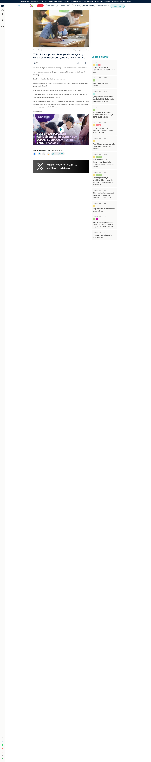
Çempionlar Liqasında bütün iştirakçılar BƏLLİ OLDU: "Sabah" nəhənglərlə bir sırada (104, 99)
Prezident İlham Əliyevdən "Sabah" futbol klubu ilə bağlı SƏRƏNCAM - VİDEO (103, 115)
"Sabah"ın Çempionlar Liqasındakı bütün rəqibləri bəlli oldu (103, 70)
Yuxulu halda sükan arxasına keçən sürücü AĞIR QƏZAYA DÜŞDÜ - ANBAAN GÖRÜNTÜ (103, 224)
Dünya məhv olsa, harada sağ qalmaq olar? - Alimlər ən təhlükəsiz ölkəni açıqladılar (103, 195)
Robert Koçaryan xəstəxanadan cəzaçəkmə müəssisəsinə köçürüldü (104, 146)
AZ (2, 5)
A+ (84, 62)
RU (2, 9)
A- (78, 62)
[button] (108, 6)
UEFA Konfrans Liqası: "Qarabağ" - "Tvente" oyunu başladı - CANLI (47, 1)
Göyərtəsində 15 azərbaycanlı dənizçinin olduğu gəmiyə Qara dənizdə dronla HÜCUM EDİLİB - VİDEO (98, 1)
